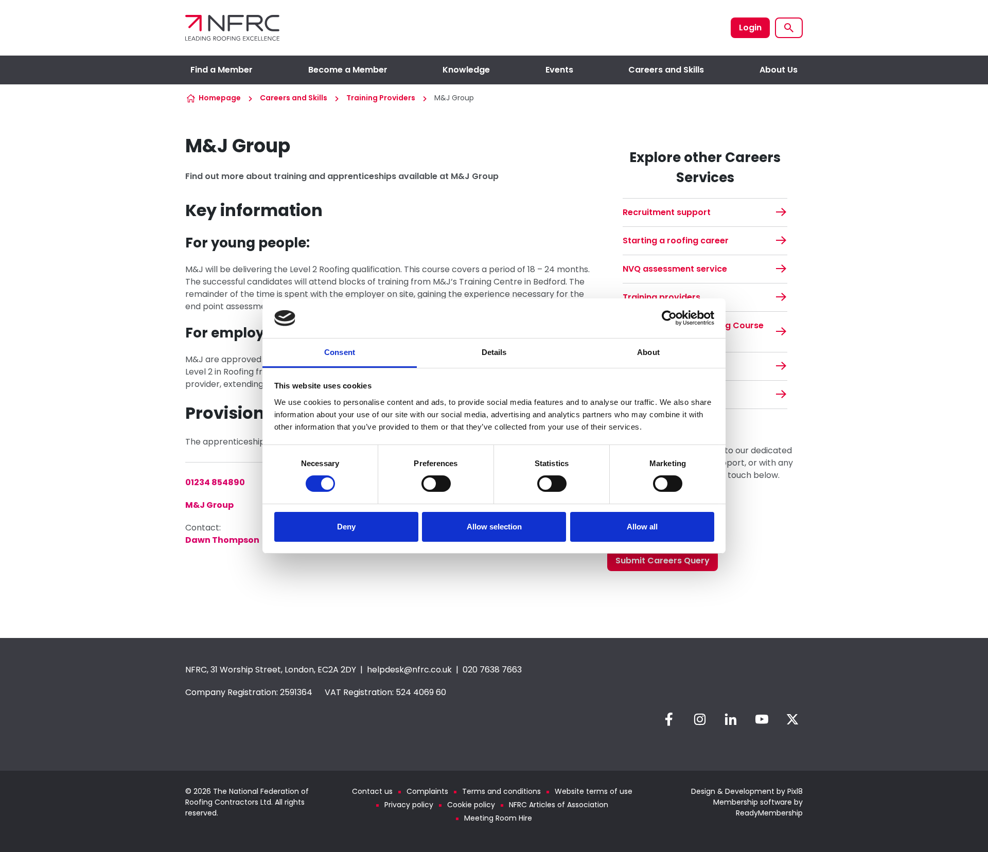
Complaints (427, 791)
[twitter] (792, 719)
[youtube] (761, 719)
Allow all (642, 526)
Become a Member (347, 70)
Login (750, 27)
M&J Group (209, 505)
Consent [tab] (339, 352)
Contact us (372, 791)
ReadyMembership (769, 813)
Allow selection (494, 526)
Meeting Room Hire (498, 818)
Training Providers (380, 98)
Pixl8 (795, 791)
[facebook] (669, 719)
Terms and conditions (501, 791)
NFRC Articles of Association (558, 805)
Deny (346, 526)
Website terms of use (593, 791)
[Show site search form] (789, 27)
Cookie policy (471, 805)
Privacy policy (408, 805)
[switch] (436, 483)
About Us (779, 70)
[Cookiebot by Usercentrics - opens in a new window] (669, 318)
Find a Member (221, 70)
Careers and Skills (666, 70)
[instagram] (700, 719)
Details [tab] (494, 352)
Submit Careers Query (662, 560)
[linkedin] (730, 719)
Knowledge (466, 70)
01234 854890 (215, 482)
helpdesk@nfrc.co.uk (409, 670)
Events (559, 70)
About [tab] (648, 352)
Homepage (220, 98)
